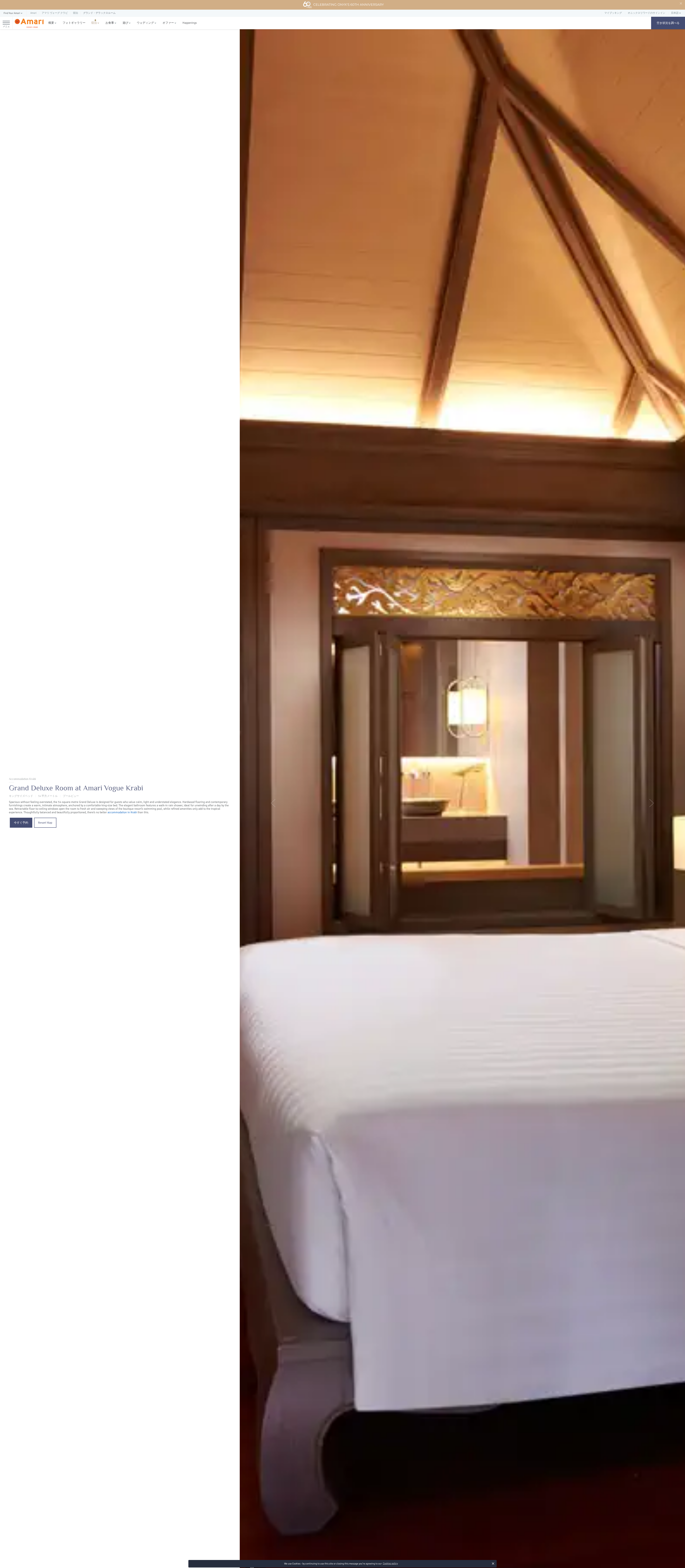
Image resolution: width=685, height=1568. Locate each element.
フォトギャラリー (74, 23)
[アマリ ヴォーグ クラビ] (29, 23)
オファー (168, 23)
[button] (13, 13)
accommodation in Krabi (122, 812)
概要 (51, 23)
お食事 (109, 23)
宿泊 (94, 23)
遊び (125, 23)
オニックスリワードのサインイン (646, 12)
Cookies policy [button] (390, 1563)
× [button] (493, 1563)
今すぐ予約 (21, 822)
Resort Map (45, 822)
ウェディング (145, 23)
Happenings (189, 23)
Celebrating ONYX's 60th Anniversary (348, 5)
